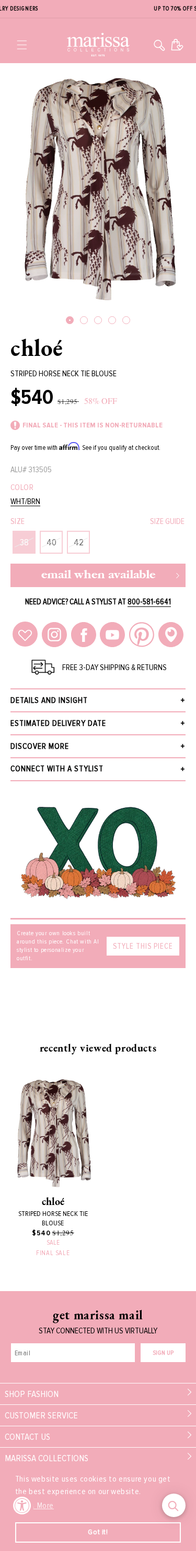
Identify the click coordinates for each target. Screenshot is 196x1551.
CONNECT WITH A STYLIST (56, 768)
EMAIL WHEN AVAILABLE (98, 575)
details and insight (49, 700)
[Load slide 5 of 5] (126, 320)
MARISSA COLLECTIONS (46, 1458)
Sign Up (163, 1353)
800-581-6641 (149, 601)
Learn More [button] (35, 1505)
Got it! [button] (98, 1532)
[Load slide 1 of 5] (70, 320)
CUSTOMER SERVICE (41, 1415)
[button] (21, 44)
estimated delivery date (58, 723)
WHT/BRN (25, 501)
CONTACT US (27, 1436)
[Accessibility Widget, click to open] (22, 1505)
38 (24, 542)
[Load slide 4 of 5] (112, 320)
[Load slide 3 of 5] (98, 320)
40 (51, 542)
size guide (167, 521)
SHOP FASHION (32, 1394)
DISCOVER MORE (39, 746)
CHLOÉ (36, 347)
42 (79, 542)
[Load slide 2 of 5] (84, 320)
